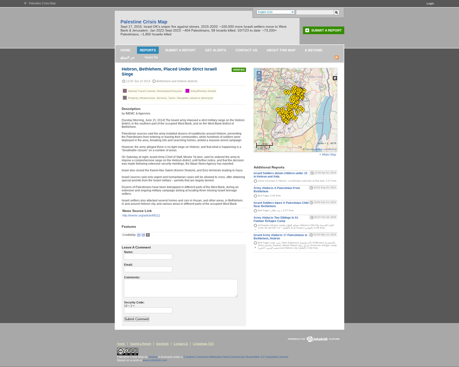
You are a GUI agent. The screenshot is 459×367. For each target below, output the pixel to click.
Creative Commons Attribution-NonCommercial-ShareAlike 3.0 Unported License (236, 357)
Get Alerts (215, 50)
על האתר (151, 57)
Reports (148, 50)
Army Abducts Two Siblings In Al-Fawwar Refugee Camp (276, 219)
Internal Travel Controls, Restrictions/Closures (154, 91)
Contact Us (246, 50)
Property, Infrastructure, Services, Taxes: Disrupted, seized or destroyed (170, 98)
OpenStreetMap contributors (320, 149)
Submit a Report (326, 30)
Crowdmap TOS (203, 343)
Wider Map (329, 154)
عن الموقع (127, 57)
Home (125, 50)
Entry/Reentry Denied (203, 91)
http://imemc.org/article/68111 (141, 215)
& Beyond (313, 50)
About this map (281, 50)
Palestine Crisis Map (42, 3)
